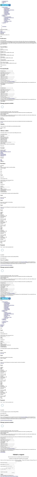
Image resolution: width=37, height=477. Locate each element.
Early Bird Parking (7, 8)
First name (2, 70)
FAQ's (1, 31)
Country (1, 74)
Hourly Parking (6, 304)
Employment (6, 18)
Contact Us (4, 22)
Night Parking (6, 12)
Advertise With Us (12, 476)
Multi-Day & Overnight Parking (9, 305)
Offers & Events (2, 32)
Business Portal (7, 476)
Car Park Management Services (9, 17)
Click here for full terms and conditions (6, 265)
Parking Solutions (5, 7)
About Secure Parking (7, 16)
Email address (2, 72)
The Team (5, 20)
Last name (2, 71)
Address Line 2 (2, 77)
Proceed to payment (3, 191)
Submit (2, 474)
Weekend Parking (7, 13)
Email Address (2, 464)
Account (1, 122)
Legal (3, 2)
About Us (3, 311)
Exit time (1, 223)
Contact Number (2, 466)
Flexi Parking (6, 11)
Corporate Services (5, 1)
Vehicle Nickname (3, 142)
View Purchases (2, 452)
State (1, 75)
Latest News (6, 318)
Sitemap (17, 476)
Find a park (2, 198)
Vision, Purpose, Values (7, 21)
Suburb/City (2, 78)
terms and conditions (11, 81)
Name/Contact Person (3, 462)
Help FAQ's (4, 322)
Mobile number (2, 73)
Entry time (2, 217)
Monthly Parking (6, 10)
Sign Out (2, 161)
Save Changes (3, 84)
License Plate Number (3, 80)
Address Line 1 (2, 76)
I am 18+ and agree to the (7, 81)
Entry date (2, 214)
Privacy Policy (2, 476)
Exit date (1, 220)
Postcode (1, 79)
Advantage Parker (7, 14)
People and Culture (7, 19)
